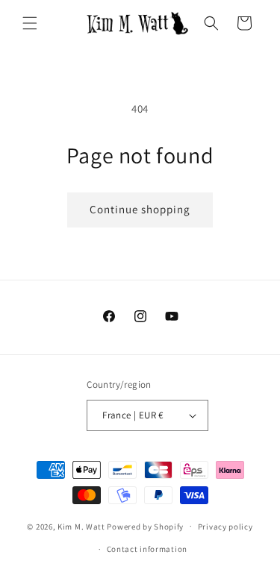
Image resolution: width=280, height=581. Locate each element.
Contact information (147, 549)
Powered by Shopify (145, 526)
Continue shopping (140, 209)
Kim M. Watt (81, 526)
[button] (29, 23)
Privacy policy (225, 526)
